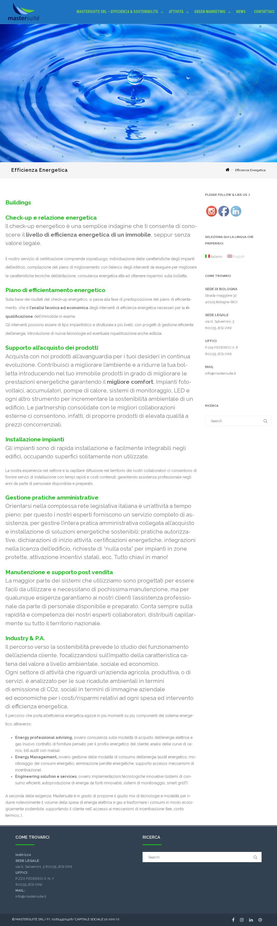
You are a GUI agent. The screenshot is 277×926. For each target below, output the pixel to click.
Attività (176, 11)
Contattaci (264, 11)
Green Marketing (209, 11)
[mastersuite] (22, 21)
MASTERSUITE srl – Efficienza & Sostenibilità (117, 11)
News (241, 11)
